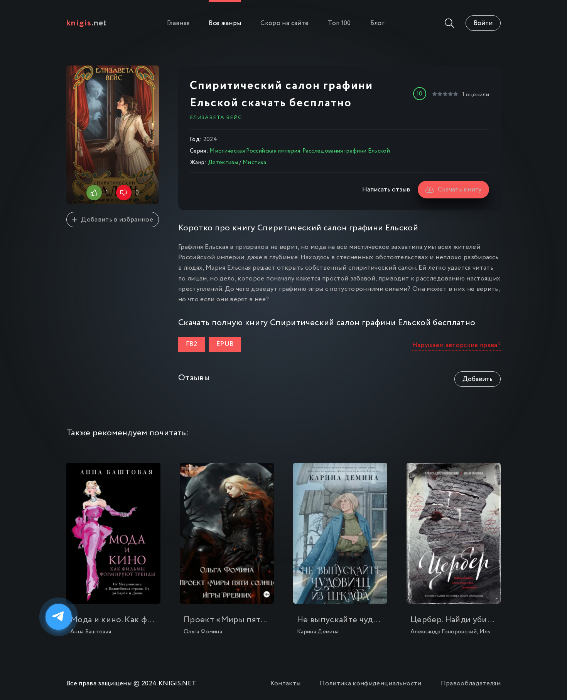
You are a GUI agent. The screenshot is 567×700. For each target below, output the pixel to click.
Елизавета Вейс (216, 117)
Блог (377, 23)
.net (86, 23)
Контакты (285, 683)
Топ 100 (339, 23)
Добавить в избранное (117, 220)
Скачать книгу (459, 190)
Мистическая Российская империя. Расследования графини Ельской (299, 151)
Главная (178, 23)
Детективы (223, 162)
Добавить (477, 379)
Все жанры (225, 23)
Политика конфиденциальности (370, 683)
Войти (483, 23)
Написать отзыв (386, 190)
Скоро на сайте (284, 23)
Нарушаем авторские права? (456, 345)
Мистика (254, 162)
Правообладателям (471, 683)
